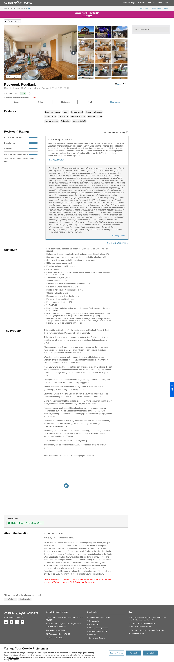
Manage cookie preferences (99, 628)
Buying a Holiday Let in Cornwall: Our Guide (147, 630)
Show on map (115, 102)
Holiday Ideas (156, 8)
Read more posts (137, 634)
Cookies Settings (116, 653)
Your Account (163, 3)
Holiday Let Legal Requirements (143, 623)
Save (119, 84)
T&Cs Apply (87, 16)
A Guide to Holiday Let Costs (141, 627)
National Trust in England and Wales (26, 523)
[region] (87, 653)
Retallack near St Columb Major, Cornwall (36, 88)
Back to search (14, 21)
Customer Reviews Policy (98, 631)
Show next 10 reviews (116, 243)
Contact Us (141, 3)
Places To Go (144, 8)
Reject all (133, 653)
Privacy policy (94, 621)
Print (126, 84)
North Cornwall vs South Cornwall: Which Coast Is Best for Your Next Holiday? (148, 618)
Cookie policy (94, 624)
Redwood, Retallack (20, 84)
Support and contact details (99, 617)
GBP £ (150, 3)
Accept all (150, 653)
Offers (166, 8)
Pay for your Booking (97, 638)
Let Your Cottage (129, 3)
